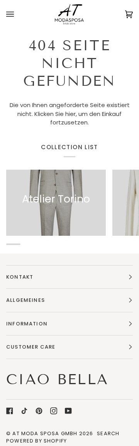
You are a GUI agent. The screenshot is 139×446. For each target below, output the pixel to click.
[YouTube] (68, 410)
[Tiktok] (24, 410)
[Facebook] (9, 410)
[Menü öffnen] (17, 14)
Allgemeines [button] (25, 300)
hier (70, 114)
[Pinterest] (39, 410)
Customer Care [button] (30, 347)
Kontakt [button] (19, 277)
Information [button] (26, 323)
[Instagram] (53, 410)
